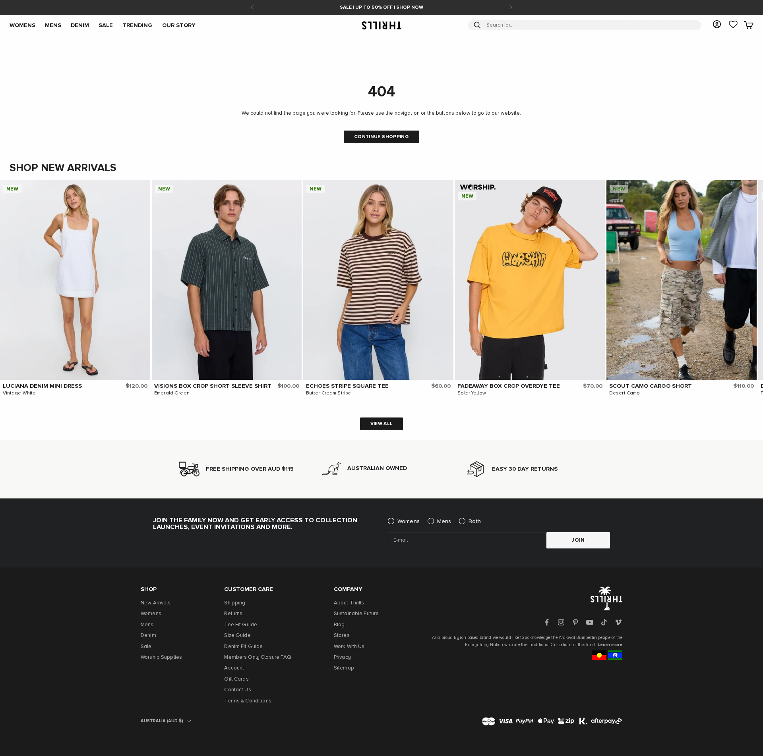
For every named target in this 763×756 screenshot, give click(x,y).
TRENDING (137, 25)
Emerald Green (172, 393)
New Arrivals (156, 603)
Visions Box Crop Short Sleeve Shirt (212, 386)
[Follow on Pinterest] (575, 622)
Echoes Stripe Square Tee (347, 386)
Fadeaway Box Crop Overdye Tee (508, 386)
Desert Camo (624, 393)
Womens (408, 521)
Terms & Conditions (247, 701)
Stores (342, 635)
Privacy (342, 657)
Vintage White (19, 393)
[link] (733, 25)
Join (578, 540)
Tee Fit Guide (240, 624)
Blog (339, 624)
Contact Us (237, 690)
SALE (106, 25)
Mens (444, 521)
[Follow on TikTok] (604, 622)
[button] (142, 188)
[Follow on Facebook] (547, 622)
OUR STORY (179, 25)
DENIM (80, 25)
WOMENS (22, 25)
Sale (146, 646)
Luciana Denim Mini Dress (42, 386)
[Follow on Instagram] (561, 622)
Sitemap (344, 668)
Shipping (234, 603)
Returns (233, 613)
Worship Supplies (161, 657)
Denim (148, 635)
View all (381, 423)
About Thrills (349, 603)
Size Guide (237, 635)
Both (475, 521)
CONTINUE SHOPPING (381, 137)
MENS (53, 25)
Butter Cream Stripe (328, 393)
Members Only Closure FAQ (257, 657)
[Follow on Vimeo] (618, 622)
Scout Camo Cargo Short (650, 386)
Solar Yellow (471, 393)
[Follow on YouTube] (590, 622)
